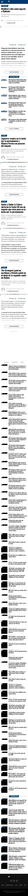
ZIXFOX (20, 892)
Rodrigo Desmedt (11, 22)
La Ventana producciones (13, 159)
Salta (16, 885)
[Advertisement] (14, 346)
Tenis (25, 885)
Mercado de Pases (9, 885)
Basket (20, 885)
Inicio (3, 885)
